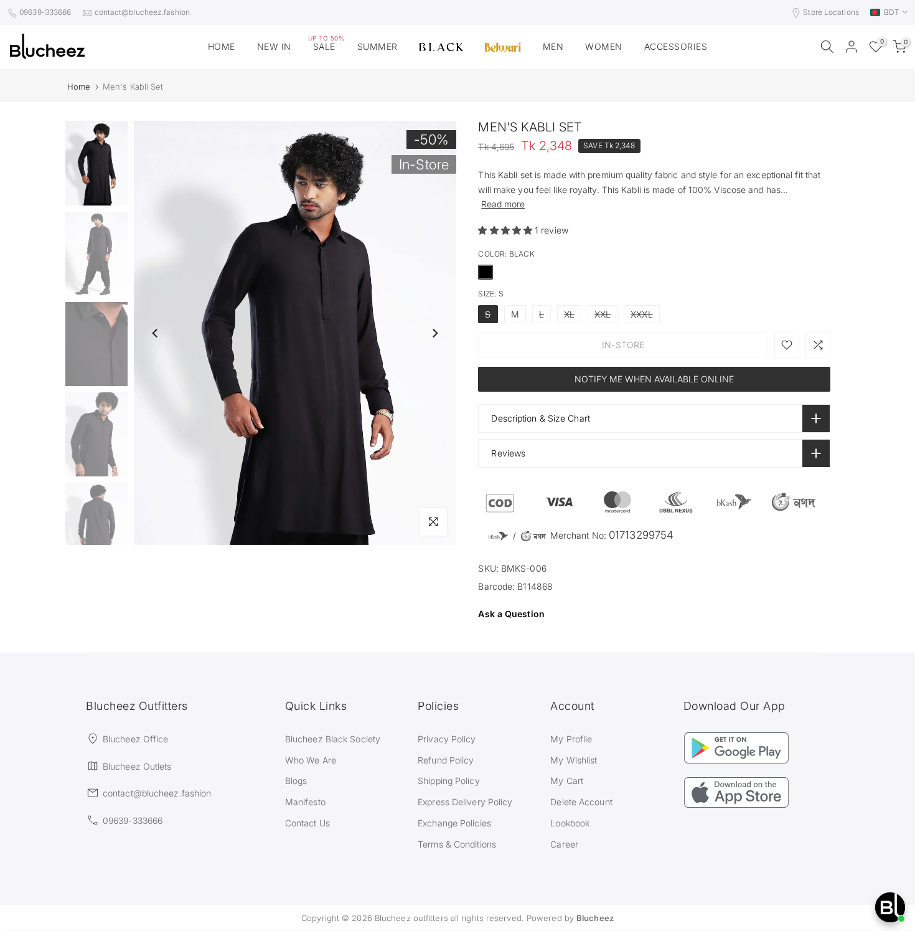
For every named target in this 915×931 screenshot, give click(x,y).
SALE (326, 45)
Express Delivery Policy (465, 801)
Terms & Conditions (457, 844)
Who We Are (310, 760)
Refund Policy (446, 760)
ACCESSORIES (676, 46)
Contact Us (307, 823)
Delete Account (581, 801)
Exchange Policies (454, 823)
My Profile (571, 739)
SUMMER (377, 46)
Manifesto (305, 801)
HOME (221, 46)
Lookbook (569, 823)
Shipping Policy (449, 780)
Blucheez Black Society (332, 739)
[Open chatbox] (890, 907)
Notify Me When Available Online (654, 379)
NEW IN (274, 46)
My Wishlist (573, 760)
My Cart (566, 780)
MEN (553, 46)
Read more (503, 204)
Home (78, 87)
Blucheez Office (136, 739)
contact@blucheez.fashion (142, 12)
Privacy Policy (447, 739)
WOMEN (603, 46)
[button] (506, 230)
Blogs (296, 780)
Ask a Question (511, 613)
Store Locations (831, 12)
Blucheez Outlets (137, 766)
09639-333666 (45, 12)
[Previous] (155, 333)
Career (564, 844)
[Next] (434, 333)
